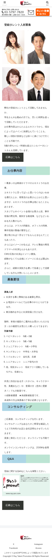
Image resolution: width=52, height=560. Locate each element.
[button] (46, 410)
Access (38, 548)
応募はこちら (13, 157)
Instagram (38, 544)
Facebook (13, 548)
